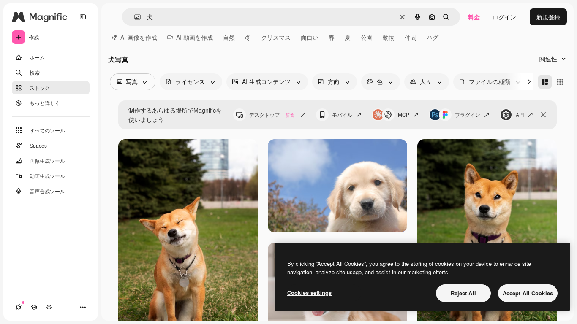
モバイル (342, 114)
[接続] (18, 307)
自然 (229, 37)
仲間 (410, 37)
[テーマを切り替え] (49, 307)
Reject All (463, 293)
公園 (367, 37)
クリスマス (276, 37)
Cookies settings (309, 293)
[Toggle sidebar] (83, 17)
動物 (389, 37)
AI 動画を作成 (194, 37)
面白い (309, 37)
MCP (403, 114)
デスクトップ (271, 114)
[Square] (560, 82)
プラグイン (467, 114)
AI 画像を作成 (138, 37)
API (520, 114)
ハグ (432, 37)
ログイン (504, 17)
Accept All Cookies (528, 293)
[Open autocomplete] (134, 17)
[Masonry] (545, 82)
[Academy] (34, 307)
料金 (474, 17)
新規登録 (548, 17)
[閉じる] (543, 114)
